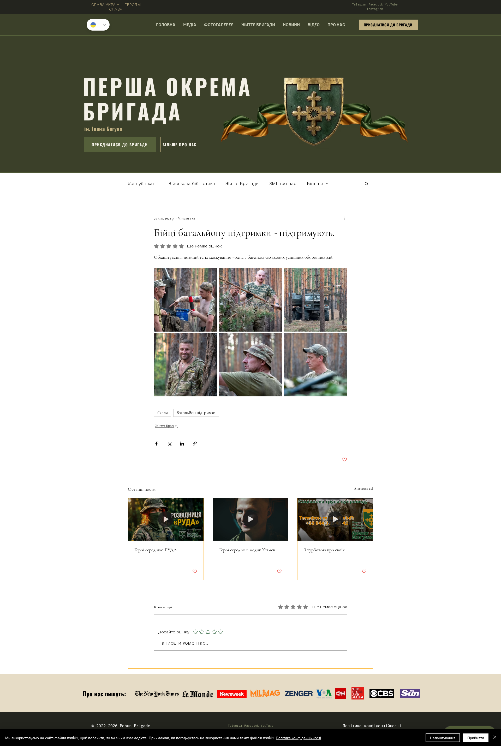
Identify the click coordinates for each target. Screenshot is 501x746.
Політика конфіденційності (298, 737)
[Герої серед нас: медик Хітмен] (250, 519)
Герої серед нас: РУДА (155, 550)
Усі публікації (143, 183)
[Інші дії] (344, 218)
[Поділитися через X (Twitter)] (169, 443)
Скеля (162, 412)
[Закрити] (495, 737)
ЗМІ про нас (282, 183)
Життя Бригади (242, 183)
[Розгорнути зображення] (185, 299)
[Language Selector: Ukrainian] (98, 25)
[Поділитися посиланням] (194, 443)
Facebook (375, 4)
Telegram (359, 4)
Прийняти (475, 737)
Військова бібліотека (191, 183)
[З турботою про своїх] (335, 519)
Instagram (375, 9)
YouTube (391, 4)
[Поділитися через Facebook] (156, 443)
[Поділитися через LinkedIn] (182, 443)
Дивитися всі (363, 488)
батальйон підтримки (196, 412)
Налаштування (442, 737)
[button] (366, 183)
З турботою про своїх (324, 550)
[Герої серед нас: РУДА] (166, 519)
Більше (315, 183)
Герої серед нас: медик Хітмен (247, 550)
